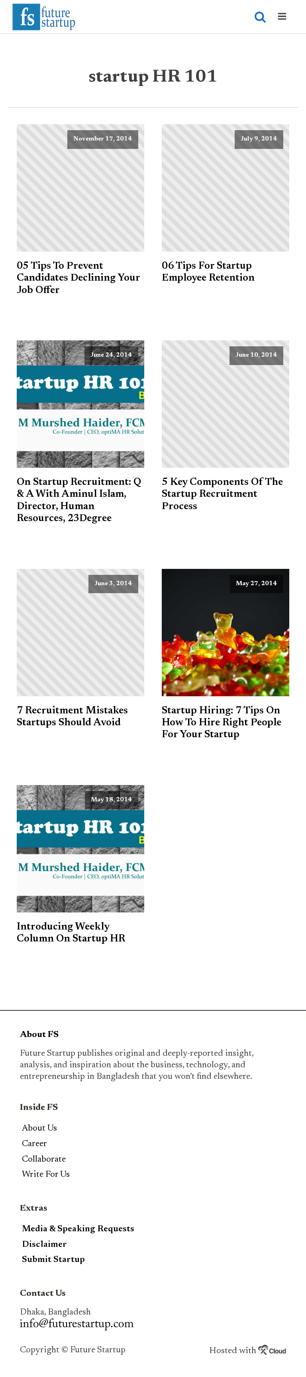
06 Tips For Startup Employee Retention (208, 272)
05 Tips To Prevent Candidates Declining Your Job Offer (78, 278)
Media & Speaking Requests (78, 1229)
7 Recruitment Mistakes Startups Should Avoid (72, 717)
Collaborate (44, 1159)
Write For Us (46, 1174)
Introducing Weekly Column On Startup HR (71, 933)
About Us (39, 1128)
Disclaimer (44, 1244)
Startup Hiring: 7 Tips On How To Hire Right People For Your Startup (221, 723)
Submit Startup (53, 1260)
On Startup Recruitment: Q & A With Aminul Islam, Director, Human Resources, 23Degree (79, 500)
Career (34, 1144)
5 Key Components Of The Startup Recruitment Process (222, 494)
